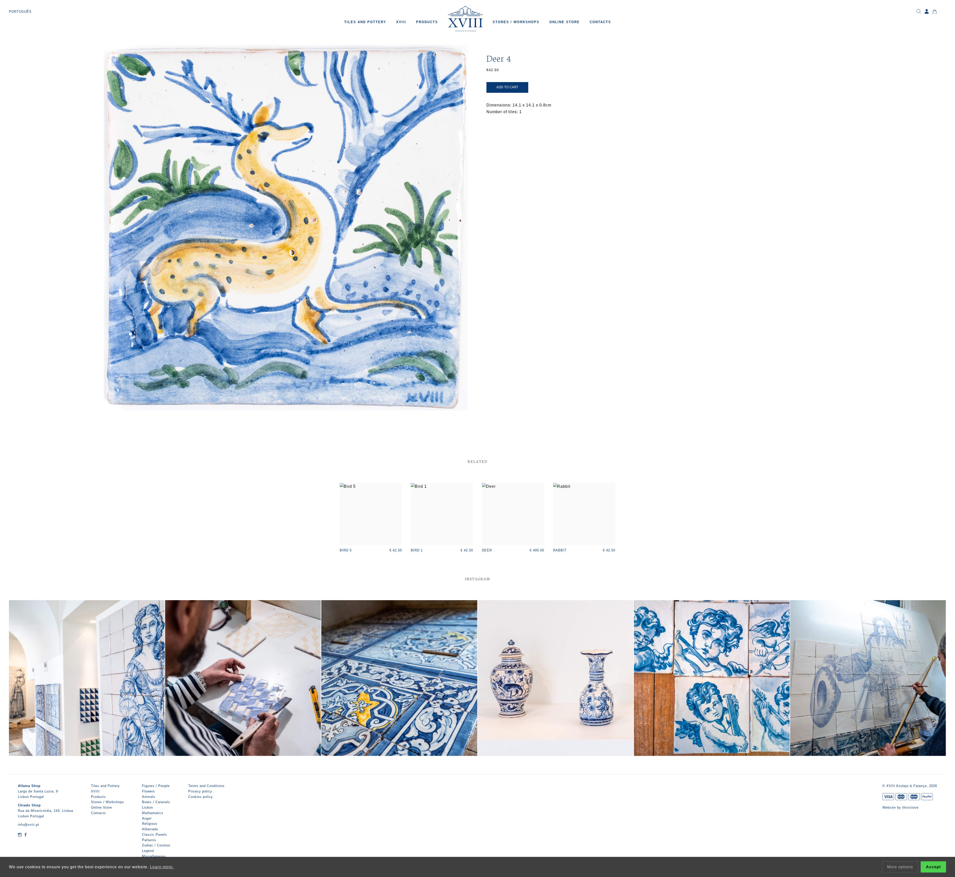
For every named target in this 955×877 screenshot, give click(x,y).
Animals (148, 797)
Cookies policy (200, 797)
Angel (146, 818)
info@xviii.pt (28, 825)
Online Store (564, 22)
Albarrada (150, 829)
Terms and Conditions (206, 786)
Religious (149, 824)
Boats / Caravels (156, 802)
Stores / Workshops (516, 22)
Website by (892, 807)
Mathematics (152, 813)
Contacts (600, 22)
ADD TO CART (507, 87)
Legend (148, 851)
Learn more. (162, 867)
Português (20, 11)
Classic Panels (154, 834)
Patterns (149, 840)
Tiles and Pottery (365, 22)
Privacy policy (200, 791)
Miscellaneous (154, 856)
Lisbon (147, 807)
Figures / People (156, 786)
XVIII (401, 22)
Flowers (148, 791)
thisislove (910, 807)
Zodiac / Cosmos (156, 845)
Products (427, 22)
